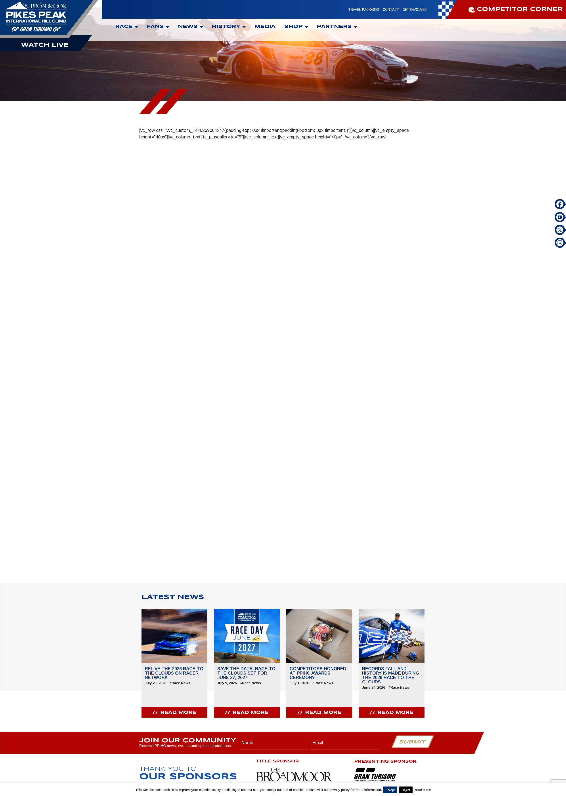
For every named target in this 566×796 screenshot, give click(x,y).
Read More (422, 790)
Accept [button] (390, 790)
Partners (334, 26)
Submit (412, 742)
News (188, 26)
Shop (293, 26)
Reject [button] (406, 790)
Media (264, 26)
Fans (155, 26)
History (226, 26)
